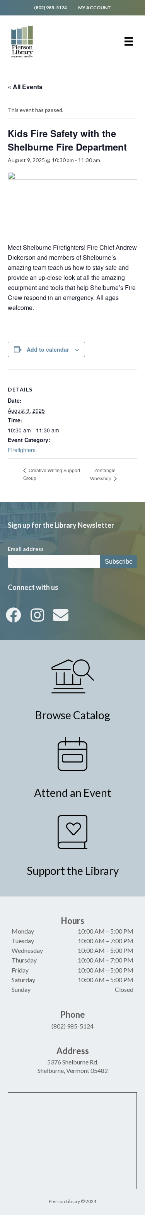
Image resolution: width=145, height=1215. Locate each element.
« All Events (25, 86)
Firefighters (22, 450)
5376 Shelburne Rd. (72, 1062)
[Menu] (128, 41)
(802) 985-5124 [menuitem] (50, 7)
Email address (26, 549)
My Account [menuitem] (94, 7)
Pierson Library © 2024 (72, 1201)
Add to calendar (48, 349)
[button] (13, 615)
